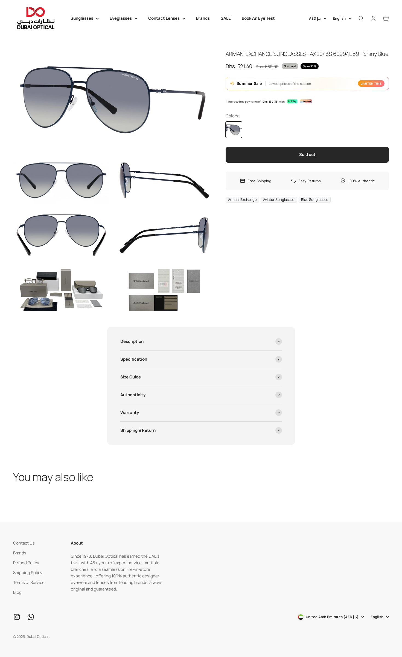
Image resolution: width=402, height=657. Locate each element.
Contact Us (24, 543)
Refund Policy (26, 563)
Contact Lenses (164, 18)
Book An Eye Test (258, 18)
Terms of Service (29, 582)
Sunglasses (82, 18)
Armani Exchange (242, 199)
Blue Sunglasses (314, 199)
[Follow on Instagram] (17, 617)
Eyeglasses (121, 18)
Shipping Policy (27, 572)
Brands (203, 18)
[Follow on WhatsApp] (30, 617)
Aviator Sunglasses (279, 199)
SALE (226, 18)
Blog (17, 592)
